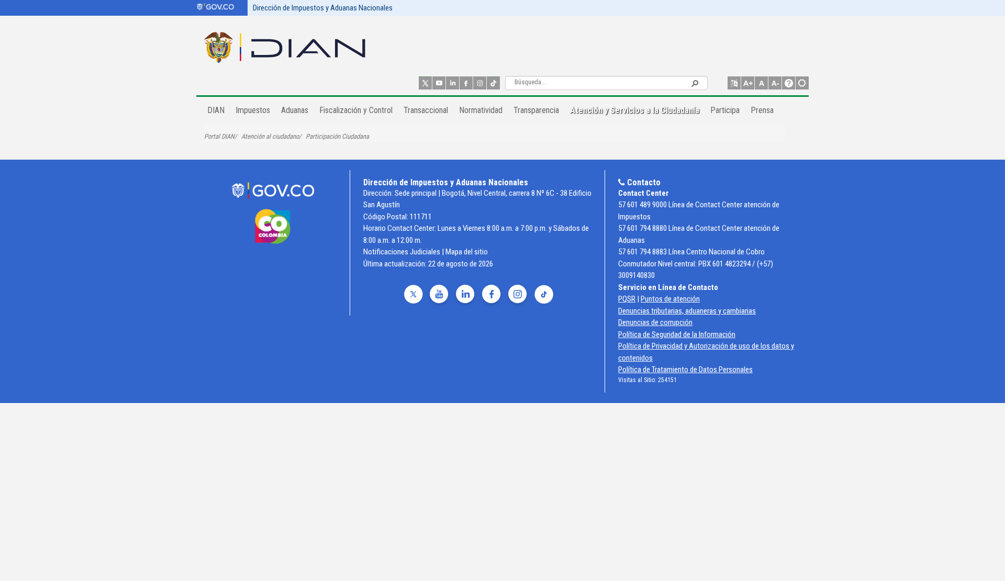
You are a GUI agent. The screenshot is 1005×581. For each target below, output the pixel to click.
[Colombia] (272, 230)
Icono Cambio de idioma (734, 83)
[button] (694, 82)
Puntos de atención (670, 299)
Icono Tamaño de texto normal (761, 83)
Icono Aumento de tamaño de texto (747, 83)
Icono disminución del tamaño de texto (774, 83)
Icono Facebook (466, 83)
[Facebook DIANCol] (490, 295)
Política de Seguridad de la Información (676, 334)
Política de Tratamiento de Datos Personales (685, 369)
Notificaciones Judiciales (401, 251)
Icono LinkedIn (452, 83)
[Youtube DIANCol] (438, 295)
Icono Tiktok (493, 83)
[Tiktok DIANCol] (543, 295)
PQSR (626, 299)
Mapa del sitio (466, 251)
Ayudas (788, 83)
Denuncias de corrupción (655, 322)
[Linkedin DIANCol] (464, 295)
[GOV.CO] (272, 190)
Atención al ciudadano (270, 136)
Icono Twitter (425, 83)
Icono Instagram (479, 83)
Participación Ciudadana (337, 136)
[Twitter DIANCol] (412, 295)
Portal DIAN (219, 136)
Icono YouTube (438, 83)
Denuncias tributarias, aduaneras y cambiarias (687, 311)
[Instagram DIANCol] (517, 295)
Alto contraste (802, 83)
